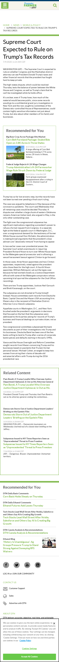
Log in (6, 574)
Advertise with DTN (17, 603)
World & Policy (32, 25)
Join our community (23, 574)
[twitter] (17, 565)
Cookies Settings (29, 649)
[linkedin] (38, 565)
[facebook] (6, 565)
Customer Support (17, 588)
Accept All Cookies (29, 657)
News (16, 25)
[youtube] (27, 565)
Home (6, 25)
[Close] (54, 623)
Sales (11, 596)
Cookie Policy (25, 641)
